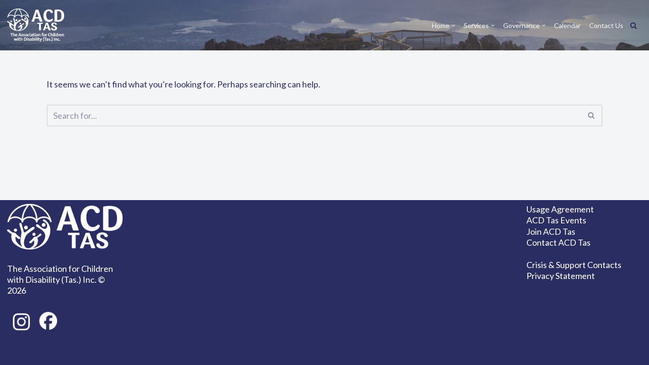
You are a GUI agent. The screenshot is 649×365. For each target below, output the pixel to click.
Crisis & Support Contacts (573, 264)
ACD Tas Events (556, 220)
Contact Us (606, 25)
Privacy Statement (560, 275)
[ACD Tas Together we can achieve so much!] (35, 25)
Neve (57, 353)
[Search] (633, 25)
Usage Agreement (560, 209)
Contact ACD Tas (558, 242)
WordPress (140, 353)
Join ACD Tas (550, 231)
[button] (453, 25)
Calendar (567, 25)
